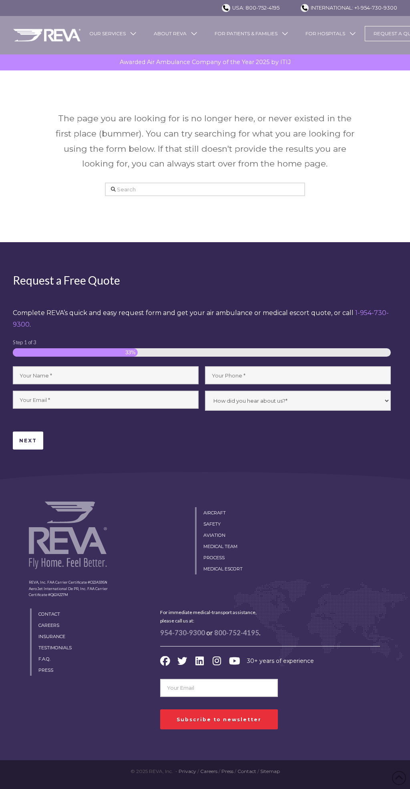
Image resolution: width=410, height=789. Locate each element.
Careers (208, 771)
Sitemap (270, 771)
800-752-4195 (236, 633)
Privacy (187, 771)
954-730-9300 (182, 633)
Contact (246, 771)
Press (227, 771)
